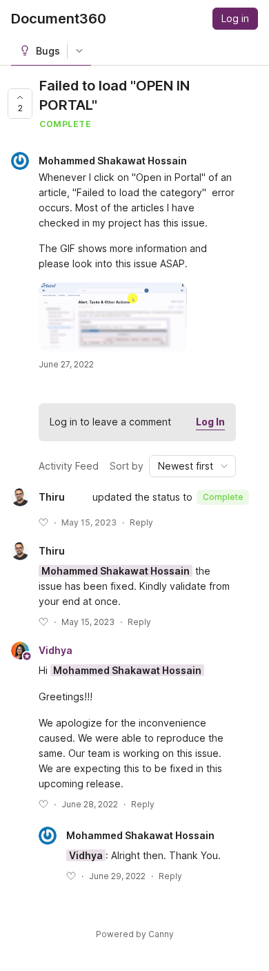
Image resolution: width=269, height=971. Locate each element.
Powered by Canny (135, 934)
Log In (210, 421)
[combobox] (192, 466)
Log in (235, 18)
